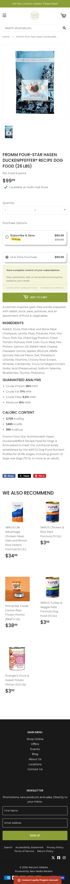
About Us (35, 759)
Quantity (8, 203)
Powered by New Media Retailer (34, 871)
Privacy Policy (55, 847)
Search (8, 847)
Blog (35, 754)
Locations (35, 764)
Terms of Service (24, 851)
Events (35, 749)
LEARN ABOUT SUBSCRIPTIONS (21, 288)
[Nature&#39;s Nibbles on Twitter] (53, 858)
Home (6, 36)
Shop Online (35, 739)
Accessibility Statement (29, 847)
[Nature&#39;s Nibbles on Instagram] (64, 858)
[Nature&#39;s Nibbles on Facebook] (58, 858)
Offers (35, 744)
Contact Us (35, 769)
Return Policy (45, 851)
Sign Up (35, 835)
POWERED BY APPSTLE (52, 288)
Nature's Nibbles (38, 867)
